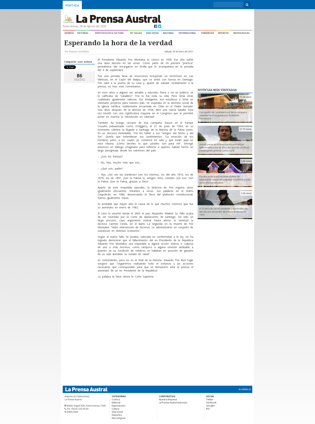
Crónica (69, 33)
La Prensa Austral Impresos (173, 402)
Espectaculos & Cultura (109, 33)
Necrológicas (241, 33)
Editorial (82, 33)
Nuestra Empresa (168, 399)
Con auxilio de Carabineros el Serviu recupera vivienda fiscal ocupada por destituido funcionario (223, 115)
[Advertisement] (128, 293)
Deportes (223, 33)
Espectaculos (118, 405)
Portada (72, 5)
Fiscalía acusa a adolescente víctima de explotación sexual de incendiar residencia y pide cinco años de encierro (224, 179)
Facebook (211, 402)
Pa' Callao (136, 33)
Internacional (187, 33)
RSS (208, 408)
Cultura (115, 408)
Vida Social (152, 33)
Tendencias (207, 33)
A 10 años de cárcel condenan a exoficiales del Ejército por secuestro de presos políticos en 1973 (223, 211)
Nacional (168, 33)
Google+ (210, 405)
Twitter (209, 399)
